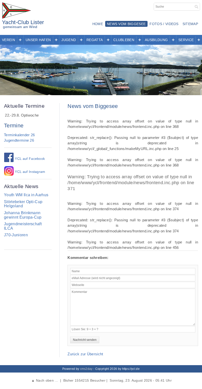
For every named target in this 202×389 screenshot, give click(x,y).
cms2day (86, 369)
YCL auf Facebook (29, 159)
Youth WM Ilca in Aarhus (26, 195)
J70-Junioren (16, 235)
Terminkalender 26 (19, 135)
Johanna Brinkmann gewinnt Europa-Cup (23, 215)
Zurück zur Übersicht (85, 354)
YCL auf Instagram (29, 172)
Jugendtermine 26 (19, 140)
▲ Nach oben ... (44, 380)
